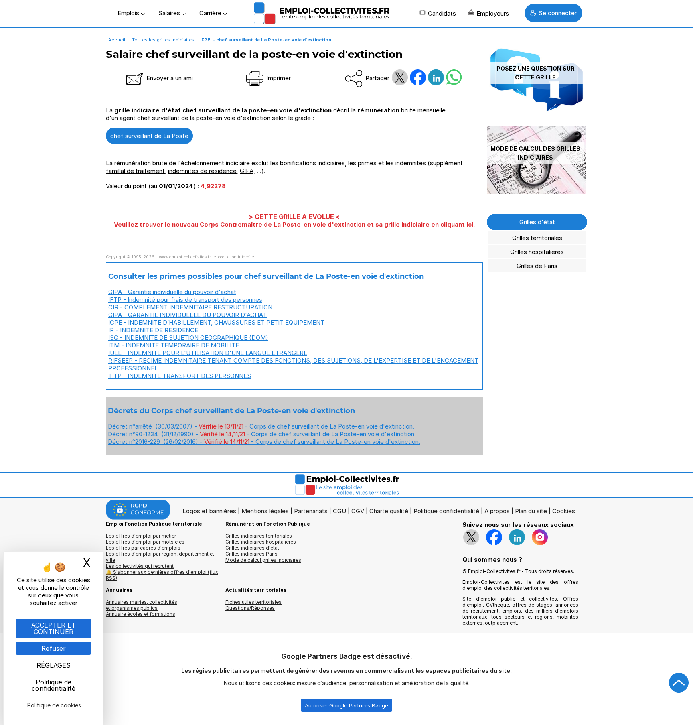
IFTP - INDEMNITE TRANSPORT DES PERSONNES (179, 376)
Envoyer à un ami (169, 78)
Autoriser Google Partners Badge (346, 705)
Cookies (563, 511)
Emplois (129, 13)
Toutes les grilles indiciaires (163, 40)
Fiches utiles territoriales (253, 602)
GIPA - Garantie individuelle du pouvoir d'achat (172, 292)
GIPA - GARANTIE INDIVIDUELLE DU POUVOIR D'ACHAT (187, 315)
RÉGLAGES (53, 665)
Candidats (442, 13)
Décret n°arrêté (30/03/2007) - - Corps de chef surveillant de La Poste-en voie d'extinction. (261, 426)
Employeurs (492, 13)
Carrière (211, 13)
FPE (205, 40)
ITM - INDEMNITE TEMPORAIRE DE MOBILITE (173, 345)
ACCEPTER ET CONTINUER (53, 628)
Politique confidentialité (446, 511)
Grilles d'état (537, 222)
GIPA (246, 171)
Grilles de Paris (537, 266)
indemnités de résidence (202, 171)
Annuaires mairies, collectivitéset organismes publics (141, 605)
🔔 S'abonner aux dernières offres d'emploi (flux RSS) (162, 575)
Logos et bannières (209, 511)
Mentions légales (265, 511)
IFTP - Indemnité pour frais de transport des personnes (185, 299)
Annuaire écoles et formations (140, 614)
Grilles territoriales (537, 238)
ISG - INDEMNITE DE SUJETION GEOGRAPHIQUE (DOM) (188, 337)
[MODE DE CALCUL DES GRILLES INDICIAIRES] (536, 192)
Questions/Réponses (250, 608)
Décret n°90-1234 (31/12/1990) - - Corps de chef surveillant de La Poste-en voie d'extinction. (262, 434)
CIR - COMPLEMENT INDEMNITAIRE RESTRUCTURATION (190, 307)
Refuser (53, 648)
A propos (497, 511)
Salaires (170, 13)
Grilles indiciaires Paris (251, 554)
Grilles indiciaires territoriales (258, 536)
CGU (339, 511)
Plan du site (531, 511)
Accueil (116, 40)
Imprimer (278, 78)
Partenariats (311, 511)
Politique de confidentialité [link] (53, 685)
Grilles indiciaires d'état (252, 548)
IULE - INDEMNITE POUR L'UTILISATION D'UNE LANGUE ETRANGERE (207, 353)
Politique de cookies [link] (54, 705)
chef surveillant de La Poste (149, 136)
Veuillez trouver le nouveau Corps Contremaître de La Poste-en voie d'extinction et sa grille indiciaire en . (294, 224)
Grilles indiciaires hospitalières (260, 542)
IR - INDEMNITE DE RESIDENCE (153, 330)
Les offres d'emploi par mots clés (145, 542)
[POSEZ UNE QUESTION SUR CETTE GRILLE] (536, 112)
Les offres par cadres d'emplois (143, 548)
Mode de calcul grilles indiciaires (263, 560)
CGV (357, 511)
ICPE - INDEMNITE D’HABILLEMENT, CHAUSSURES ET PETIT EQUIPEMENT (216, 322)
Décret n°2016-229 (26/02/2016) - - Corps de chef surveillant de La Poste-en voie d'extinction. (264, 441)
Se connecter (558, 13)
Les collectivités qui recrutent (140, 566)
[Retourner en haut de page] (679, 683)
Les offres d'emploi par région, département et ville (160, 557)
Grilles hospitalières (537, 252)
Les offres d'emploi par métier (141, 536)
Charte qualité (388, 511)
